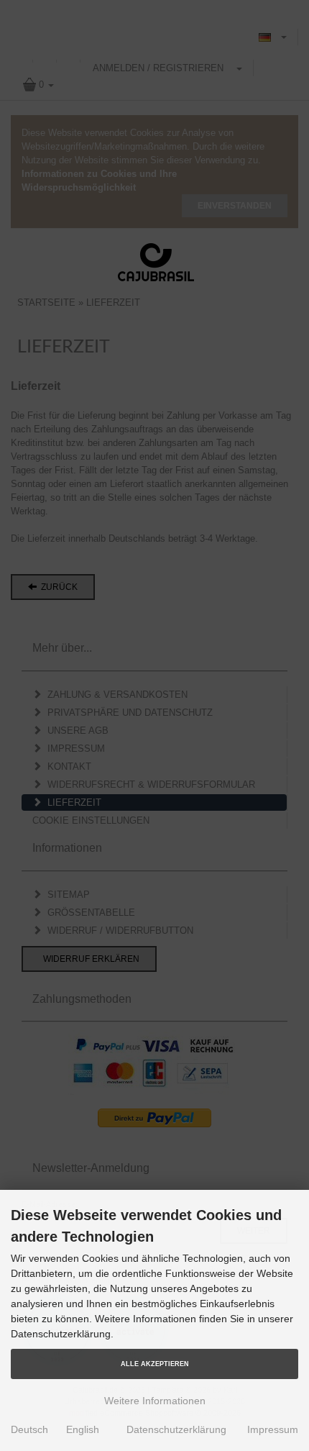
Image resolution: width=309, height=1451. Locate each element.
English (82, 1429)
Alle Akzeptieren (155, 1364)
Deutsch (29, 1429)
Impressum (272, 1429)
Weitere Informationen (155, 1400)
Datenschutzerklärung (176, 1429)
